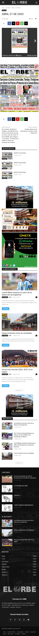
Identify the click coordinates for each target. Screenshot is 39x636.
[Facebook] (9, 23)
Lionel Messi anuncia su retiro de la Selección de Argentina (17, 293)
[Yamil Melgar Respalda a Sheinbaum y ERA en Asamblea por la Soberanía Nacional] (7, 446)
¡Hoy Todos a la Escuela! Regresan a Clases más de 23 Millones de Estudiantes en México (24, 435)
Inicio (3, 8)
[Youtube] (28, 619)
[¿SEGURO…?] (7, 498)
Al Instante (4, 297)
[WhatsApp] (22, 23)
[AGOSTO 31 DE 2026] (7, 156)
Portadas (8, 8)
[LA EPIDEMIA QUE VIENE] (7, 488)
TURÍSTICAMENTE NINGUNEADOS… (24, 505)
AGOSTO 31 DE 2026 (20, 153)
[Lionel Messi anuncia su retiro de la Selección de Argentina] (19, 281)
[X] (13, 23)
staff (10, 297)
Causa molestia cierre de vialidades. (17, 333)
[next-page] (6, 182)
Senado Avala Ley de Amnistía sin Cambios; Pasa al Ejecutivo (28, 131)
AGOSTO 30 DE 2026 (20, 162)
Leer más (5, 308)
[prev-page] (3, 182)
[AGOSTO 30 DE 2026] (7, 165)
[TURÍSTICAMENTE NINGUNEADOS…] (7, 508)
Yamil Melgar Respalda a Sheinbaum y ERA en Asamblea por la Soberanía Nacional (25, 444)
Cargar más (19, 390)
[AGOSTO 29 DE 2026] (7, 175)
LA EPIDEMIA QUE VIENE (21, 486)
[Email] (26, 23)
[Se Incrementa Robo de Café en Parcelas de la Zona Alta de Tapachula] (7, 479)
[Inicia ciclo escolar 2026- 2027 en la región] (19, 358)
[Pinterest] (18, 23)
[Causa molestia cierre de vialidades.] (19, 322)
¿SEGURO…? (17, 495)
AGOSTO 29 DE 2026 (20, 172)
